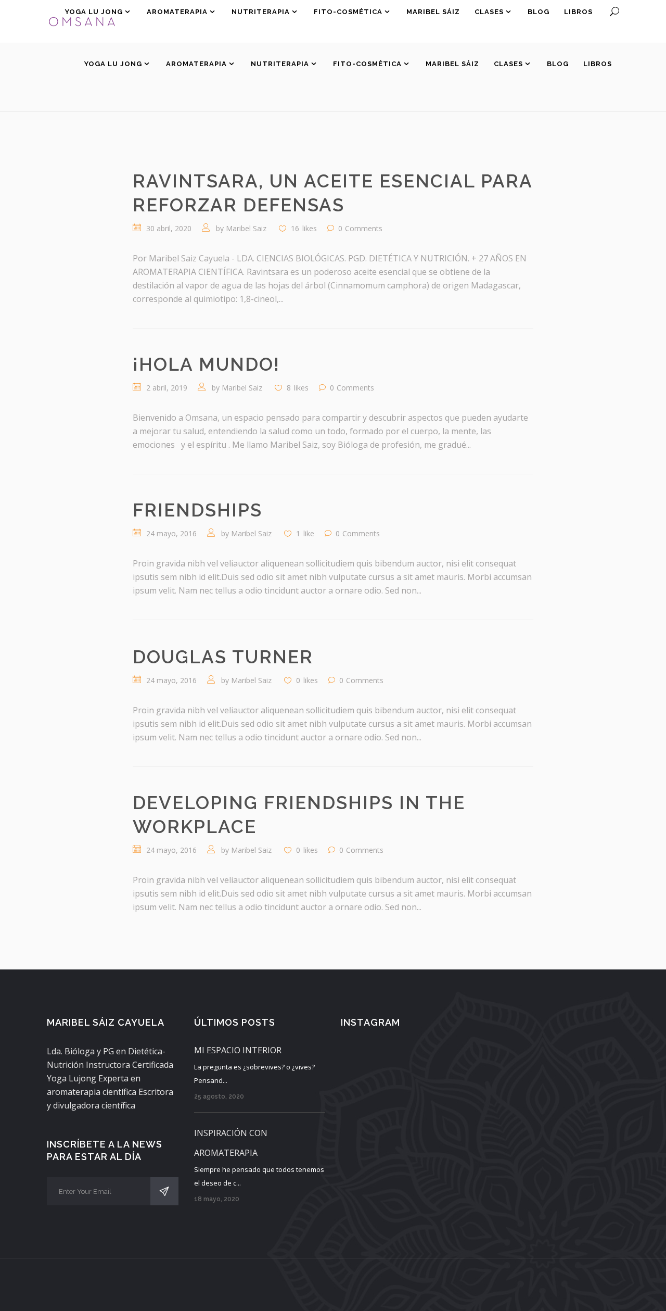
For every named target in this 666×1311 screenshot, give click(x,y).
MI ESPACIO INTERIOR (237, 1050)
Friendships (197, 510)
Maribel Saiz (246, 228)
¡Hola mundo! (206, 364)
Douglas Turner (223, 656)
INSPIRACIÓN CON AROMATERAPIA (230, 1142)
